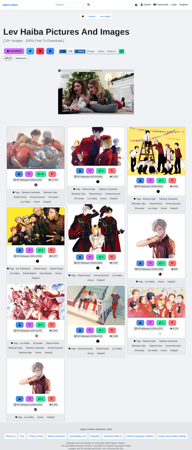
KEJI (165, 274)
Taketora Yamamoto (31, 192)
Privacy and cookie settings (172, 436)
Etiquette (94, 436)
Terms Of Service (56, 436)
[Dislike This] (112, 330)
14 (41, 174)
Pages (92, 51)
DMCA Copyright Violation (140, 436)
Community (162, 4)
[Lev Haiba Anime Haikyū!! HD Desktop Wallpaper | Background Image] (156, 257)
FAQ (22, 436)
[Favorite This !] (90, 330)
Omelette (44, 335)
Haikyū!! (47, 202)
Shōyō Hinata (56, 269)
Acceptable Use (77, 436)
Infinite (81, 51)
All (9, 58)
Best (102, 51)
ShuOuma (44, 184)
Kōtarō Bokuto (29, 273)
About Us (10, 436)
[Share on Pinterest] (40, 51)
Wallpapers (21, 58)
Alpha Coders (10, 5)
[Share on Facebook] (50, 51)
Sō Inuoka (53, 197)
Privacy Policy (35, 436)
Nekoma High (25, 352)
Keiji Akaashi (46, 273)
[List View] (70, 51)
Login (174, 4)
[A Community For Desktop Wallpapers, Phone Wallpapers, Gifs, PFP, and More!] (83, 16)
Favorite (15, 51)
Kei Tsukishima (23, 269)
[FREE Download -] (80, 330)
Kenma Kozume (37, 197)
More (112, 51)
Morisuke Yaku (50, 192)
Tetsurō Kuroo (20, 197)
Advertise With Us (113, 436)
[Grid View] (62, 51)
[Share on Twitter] (30, 51)
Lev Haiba (105, 16)
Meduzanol (44, 409)
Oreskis (44, 261)
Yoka (165, 333)
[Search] (88, 4)
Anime (92, 16)
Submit (147, 4)
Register (183, 4)
